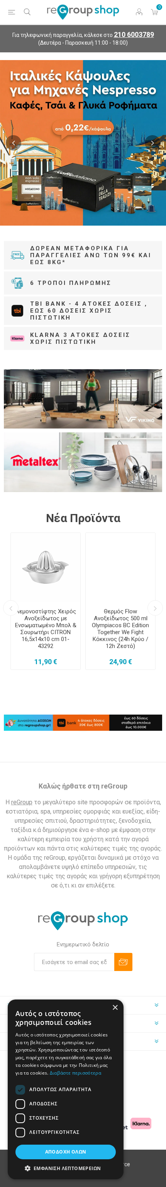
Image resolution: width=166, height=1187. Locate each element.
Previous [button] (13, 143)
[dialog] (66, 1089)
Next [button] (152, 143)
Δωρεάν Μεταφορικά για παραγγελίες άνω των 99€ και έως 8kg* (90, 255)
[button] (65, 1168)
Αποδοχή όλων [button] (65, 1151)
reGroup (21, 802)
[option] (83, 143)
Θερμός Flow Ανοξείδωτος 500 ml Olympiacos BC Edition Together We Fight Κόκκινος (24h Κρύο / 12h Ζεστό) (120, 629)
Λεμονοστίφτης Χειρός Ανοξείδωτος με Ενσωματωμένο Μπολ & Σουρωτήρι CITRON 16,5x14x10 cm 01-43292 (45, 629)
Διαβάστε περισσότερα (75, 1073)
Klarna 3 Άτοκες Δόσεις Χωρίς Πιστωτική (80, 338)
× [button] (115, 1008)
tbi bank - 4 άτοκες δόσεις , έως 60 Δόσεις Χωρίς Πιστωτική (88, 310)
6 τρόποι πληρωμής (71, 283)
